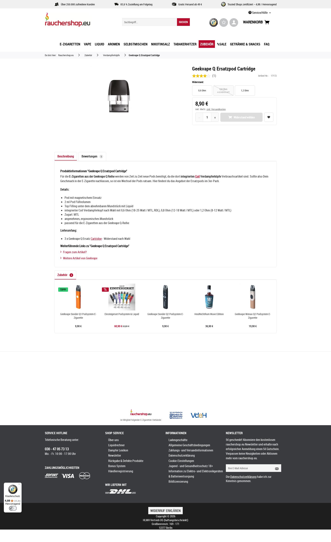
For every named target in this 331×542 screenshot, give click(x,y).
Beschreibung (65, 156)
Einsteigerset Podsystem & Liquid (122, 314)
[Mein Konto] (233, 22)
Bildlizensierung (178, 481)
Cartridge (96, 239)
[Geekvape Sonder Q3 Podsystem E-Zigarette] (78, 297)
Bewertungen (92, 156)
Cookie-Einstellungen (181, 461)
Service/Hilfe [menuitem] (260, 13)
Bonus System (116, 466)
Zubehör (64, 275)
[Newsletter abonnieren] (275, 468)
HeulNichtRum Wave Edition (209, 314)
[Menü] (19, 485)
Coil (197, 176)
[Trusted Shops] (213, 22)
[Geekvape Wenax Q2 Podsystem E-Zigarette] (253, 297)
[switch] (13, 508)
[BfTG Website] (176, 415)
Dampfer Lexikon (118, 450)
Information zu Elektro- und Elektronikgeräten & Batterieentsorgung (196, 473)
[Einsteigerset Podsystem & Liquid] (122, 297)
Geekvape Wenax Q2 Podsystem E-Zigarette (253, 315)
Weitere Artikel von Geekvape (80, 258)
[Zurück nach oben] (141, 413)
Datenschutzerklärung (182, 455)
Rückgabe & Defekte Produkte (125, 461)
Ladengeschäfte (178, 440)
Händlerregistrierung (120, 471)
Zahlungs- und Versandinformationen (191, 450)
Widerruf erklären (165, 510)
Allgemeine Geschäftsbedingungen (189, 445)
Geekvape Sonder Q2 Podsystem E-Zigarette (165, 315)
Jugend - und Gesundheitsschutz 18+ (191, 466)
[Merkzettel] (223, 22)
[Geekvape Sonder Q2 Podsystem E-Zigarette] (165, 297)
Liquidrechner (116, 445)
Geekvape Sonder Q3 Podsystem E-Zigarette (78, 315)
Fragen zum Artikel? (75, 252)
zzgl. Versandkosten (216, 109)
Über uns (113, 440)
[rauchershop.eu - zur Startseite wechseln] (74, 20)
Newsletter (114, 455)
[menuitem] (156, 22)
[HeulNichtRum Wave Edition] (209, 297)
